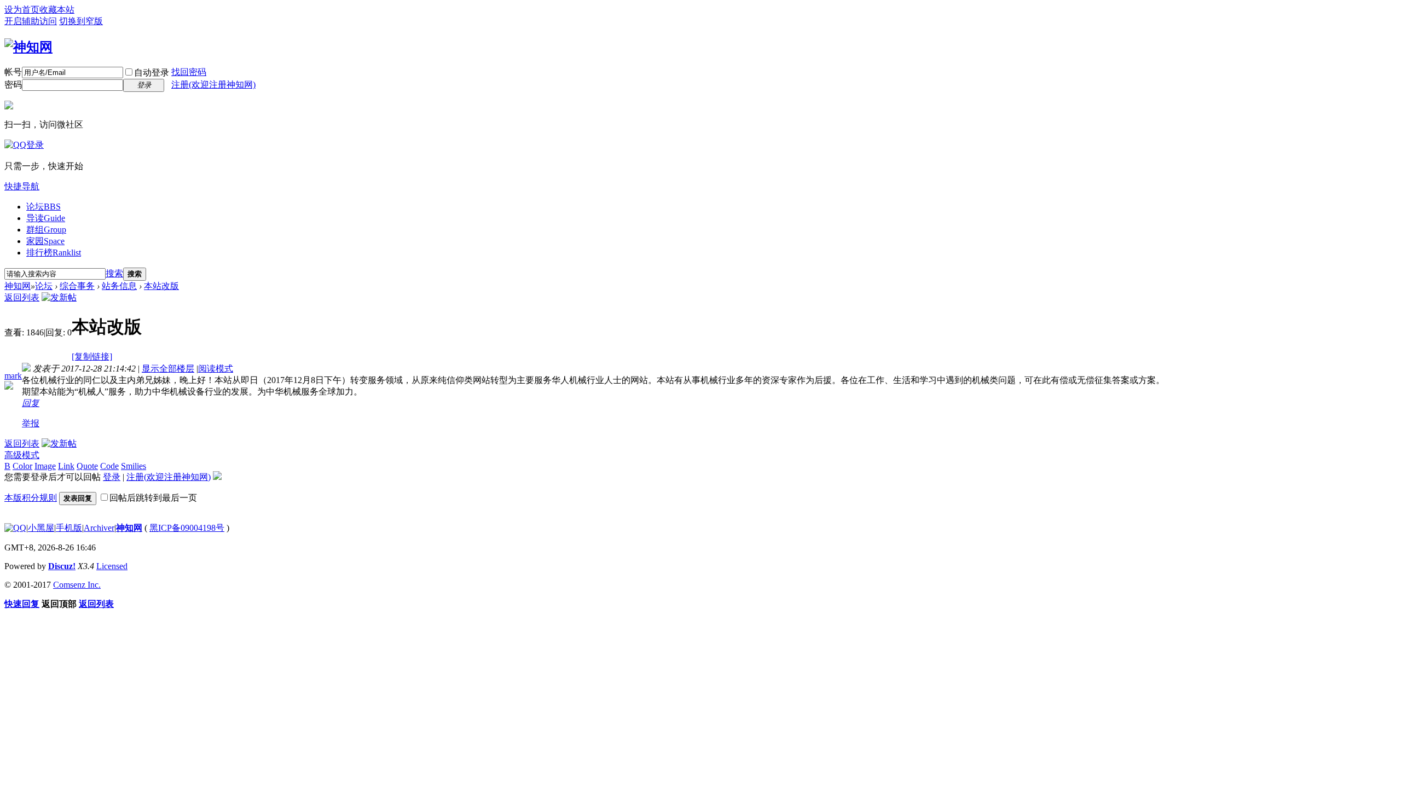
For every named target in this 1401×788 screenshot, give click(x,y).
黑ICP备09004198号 (186, 527)
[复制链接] (92, 356)
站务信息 (119, 286)
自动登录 (151, 72)
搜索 (114, 273)
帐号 (13, 72)
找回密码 (188, 72)
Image (45, 466)
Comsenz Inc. (77, 584)
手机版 (69, 527)
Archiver (99, 527)
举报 (30, 423)
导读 (45, 218)
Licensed (112, 566)
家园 (45, 241)
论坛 (43, 206)
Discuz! (62, 566)
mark (13, 375)
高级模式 (21, 455)
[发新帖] (59, 297)
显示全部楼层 (168, 368)
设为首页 (21, 9)
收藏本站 (56, 9)
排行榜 (53, 252)
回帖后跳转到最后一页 (153, 497)
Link (66, 466)
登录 (111, 477)
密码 (13, 84)
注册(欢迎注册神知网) (213, 84)
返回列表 (21, 297)
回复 (30, 403)
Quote (87, 466)
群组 (46, 229)
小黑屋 (41, 527)
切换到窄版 (81, 21)
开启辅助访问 (30, 21)
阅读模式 (215, 368)
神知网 (17, 286)
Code (109, 466)
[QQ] (15, 527)
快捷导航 (21, 186)
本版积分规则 (30, 497)
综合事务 (77, 286)
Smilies (133, 466)
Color (22, 466)
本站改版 (161, 286)
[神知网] (28, 47)
